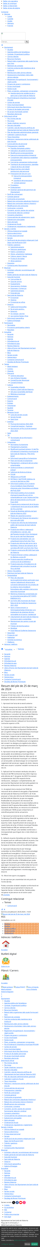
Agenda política (10, 928)
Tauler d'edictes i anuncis (13, 1067)
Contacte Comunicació (12, 679)
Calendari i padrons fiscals (14, 1079)
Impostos (7, 1145)
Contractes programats (13, 1097)
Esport (22, 987)
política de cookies (20, 1240)
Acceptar (34, 1244)
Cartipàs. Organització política (15, 1005)
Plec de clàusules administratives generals (19, 1077)
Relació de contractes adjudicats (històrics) (20, 1100)
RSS (5, 1210)
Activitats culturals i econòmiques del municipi (21, 1152)
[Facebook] (17, 1202)
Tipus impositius (10, 1081)
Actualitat (9, 649)
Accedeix (4, 950)
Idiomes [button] (7, 14)
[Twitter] (14, 1202)
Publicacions (8, 933)
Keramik (7, 654)
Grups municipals (10, 1038)
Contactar (4, 12)
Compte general (10, 1095)
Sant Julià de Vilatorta (12, 1159)
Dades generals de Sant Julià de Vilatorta (19, 1155)
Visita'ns (7, 1162)
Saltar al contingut (10, 3)
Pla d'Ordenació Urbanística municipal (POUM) (21, 1044)
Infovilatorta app (10, 663)
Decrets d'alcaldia (10, 1070)
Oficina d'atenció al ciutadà (14, 1129)
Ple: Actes (7, 1065)
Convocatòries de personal (14, 1088)
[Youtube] (21, 1202)
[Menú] (2, 45)
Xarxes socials (9, 675)
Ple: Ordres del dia (11, 1063)
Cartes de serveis (10, 1047)
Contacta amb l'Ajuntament (14, 1148)
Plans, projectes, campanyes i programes (19, 1042)
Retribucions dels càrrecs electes (16, 1024)
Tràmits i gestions (10, 1143)
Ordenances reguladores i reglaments (18, 1125)
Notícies (21, 649)
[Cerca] (27, 41)
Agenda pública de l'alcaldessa (15, 1003)
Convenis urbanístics (12, 1113)
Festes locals (8, 1040)
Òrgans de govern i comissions (15, 1035)
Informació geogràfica (12, 1164)
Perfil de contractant (11, 1093)
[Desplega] (14, 649)
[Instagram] (24, 1202)
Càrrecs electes (9, 1008)
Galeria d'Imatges (10, 1166)
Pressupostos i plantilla (12, 1090)
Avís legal (7, 1217)
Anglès (9, 21)
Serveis (7, 1136)
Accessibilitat (9, 1207)
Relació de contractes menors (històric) (18, 1102)
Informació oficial (7, 1060)
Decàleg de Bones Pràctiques (15, 682)
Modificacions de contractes (14, 1104)
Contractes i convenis (12, 1106)
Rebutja (27, 1244)
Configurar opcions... (8, 1244)
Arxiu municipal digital (12, 1049)
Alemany (10, 23)
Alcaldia (7, 1001)
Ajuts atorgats (9, 1120)
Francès (10, 26)
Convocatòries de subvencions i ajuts (17, 1116)
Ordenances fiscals (11, 1122)
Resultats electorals (11, 1058)
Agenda (7, 659)
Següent (10, 992)
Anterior (4, 992)
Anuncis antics (9, 931)
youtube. (6, 895)
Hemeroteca (8, 677)
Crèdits (7, 1205)
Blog (6, 672)
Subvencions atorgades (13, 1118)
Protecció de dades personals (15, 1054)
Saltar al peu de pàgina (11, 8)
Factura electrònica (11, 1132)
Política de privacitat (11, 1214)
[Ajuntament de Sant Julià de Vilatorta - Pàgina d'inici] (13, 36)
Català (9, 16)
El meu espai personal (12, 1134)
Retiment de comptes (12, 1017)
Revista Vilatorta (10, 665)
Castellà (10, 19)
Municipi (4, 1150)
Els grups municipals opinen (14, 1056)
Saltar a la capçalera (10, 1)
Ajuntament (5, 999)
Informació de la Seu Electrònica (16, 1051)
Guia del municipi (10, 1157)
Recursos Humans (11, 1010)
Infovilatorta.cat (10, 661)
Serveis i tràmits (7, 1127)
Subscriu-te (5, 966)
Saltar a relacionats (10, 6)
